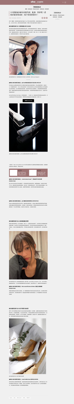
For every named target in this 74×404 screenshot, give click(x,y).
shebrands (42, 9)
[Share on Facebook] (42, 18)
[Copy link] (47, 18)
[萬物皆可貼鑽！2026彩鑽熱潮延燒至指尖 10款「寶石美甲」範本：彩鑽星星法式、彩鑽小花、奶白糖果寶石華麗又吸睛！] (33, 173)
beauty (10, 17)
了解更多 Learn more (28, 100)
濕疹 (26, 9)
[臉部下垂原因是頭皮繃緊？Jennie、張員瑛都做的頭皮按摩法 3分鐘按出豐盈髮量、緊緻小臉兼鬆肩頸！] (13, 173)
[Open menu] (65, 2)
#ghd (14, 397)
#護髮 (24, 397)
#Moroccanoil (19, 397)
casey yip (14, 17)
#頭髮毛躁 (28, 397)
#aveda (11, 397)
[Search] (63, 2)
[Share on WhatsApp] (44, 18)
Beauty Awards (36, 9)
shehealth (47, 9)
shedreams (30, 9)
